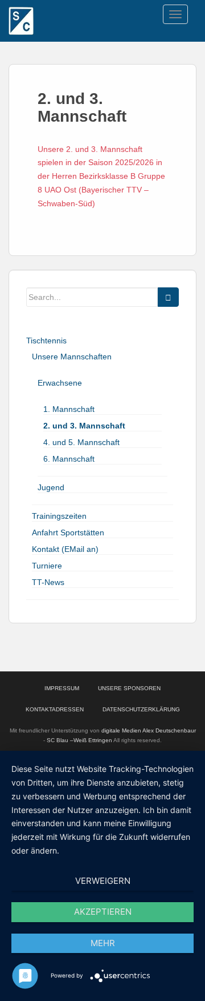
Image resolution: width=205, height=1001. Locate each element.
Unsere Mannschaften (72, 356)
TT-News (48, 582)
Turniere (47, 565)
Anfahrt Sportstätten (68, 532)
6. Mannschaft (69, 458)
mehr (103, 943)
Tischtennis (46, 340)
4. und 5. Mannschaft (81, 442)
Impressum (61, 688)
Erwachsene (60, 382)
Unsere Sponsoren (129, 688)
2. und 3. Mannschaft (84, 425)
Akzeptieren (103, 911)
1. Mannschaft (69, 409)
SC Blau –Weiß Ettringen (79, 740)
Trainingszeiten (59, 515)
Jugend (51, 487)
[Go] (168, 297)
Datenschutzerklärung (141, 709)
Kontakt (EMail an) (65, 549)
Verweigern (102, 880)
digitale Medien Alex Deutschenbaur (148, 730)
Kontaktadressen (55, 709)
